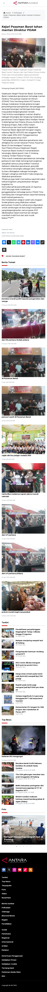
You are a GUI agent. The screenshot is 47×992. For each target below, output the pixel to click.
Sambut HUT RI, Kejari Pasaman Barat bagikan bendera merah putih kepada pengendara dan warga (23, 298)
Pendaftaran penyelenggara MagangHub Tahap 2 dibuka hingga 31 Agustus (28, 631)
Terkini (5, 622)
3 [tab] (23, 846)
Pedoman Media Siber (11, 972)
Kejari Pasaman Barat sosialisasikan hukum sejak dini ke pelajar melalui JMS (22, 454)
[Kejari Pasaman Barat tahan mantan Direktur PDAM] (23, 740)
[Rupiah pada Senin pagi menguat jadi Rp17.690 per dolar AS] (8, 688)
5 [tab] (30, 846)
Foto (4, 809)
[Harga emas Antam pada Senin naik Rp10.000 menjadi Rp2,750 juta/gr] (8, 677)
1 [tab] (17, 846)
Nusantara (6, 898)
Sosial (4, 930)
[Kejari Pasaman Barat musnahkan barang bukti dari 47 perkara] (23, 519)
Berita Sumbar (8, 904)
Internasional (7, 942)
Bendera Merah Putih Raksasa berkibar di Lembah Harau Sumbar (29, 765)
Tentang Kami (8, 968)
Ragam (5, 920)
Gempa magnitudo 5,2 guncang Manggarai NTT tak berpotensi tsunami (29, 698)
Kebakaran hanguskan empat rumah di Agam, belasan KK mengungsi (23, 755)
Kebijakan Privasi (9, 960)
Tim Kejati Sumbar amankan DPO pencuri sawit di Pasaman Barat (23, 377)
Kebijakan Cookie (9, 964)
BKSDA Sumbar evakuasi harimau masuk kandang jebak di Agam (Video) (30, 799)
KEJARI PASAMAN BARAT (15, 256)
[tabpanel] (23, 830)
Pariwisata (6, 934)
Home (8, 13)
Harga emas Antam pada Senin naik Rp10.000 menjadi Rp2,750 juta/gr (29, 676)
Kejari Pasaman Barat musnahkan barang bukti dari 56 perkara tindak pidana (23, 338)
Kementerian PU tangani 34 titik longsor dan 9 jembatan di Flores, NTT (30, 709)
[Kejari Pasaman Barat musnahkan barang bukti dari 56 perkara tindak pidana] (23, 323)
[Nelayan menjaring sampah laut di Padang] (8, 644)
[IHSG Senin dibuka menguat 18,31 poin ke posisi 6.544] (8, 666)
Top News (6, 720)
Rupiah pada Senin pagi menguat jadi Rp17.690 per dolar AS (30, 687)
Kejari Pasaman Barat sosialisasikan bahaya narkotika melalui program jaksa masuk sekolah (22, 494)
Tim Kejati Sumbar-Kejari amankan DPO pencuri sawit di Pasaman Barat (20, 415)
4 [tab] (27, 846)
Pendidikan (7, 924)
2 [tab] (20, 846)
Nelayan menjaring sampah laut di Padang (23, 838)
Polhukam (18, 13)
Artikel (5, 946)
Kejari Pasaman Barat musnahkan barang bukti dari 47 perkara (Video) (23, 572)
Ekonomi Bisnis (8, 916)
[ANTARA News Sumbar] (25, 3)
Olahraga (6, 912)
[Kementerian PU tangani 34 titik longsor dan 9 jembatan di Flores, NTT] (8, 710)
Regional (5, 938)
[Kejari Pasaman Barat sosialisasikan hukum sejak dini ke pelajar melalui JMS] (23, 439)
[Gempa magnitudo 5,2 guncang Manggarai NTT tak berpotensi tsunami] (8, 699)
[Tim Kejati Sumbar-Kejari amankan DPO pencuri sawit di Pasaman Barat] (23, 401)
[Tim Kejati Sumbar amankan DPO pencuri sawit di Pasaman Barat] (23, 362)
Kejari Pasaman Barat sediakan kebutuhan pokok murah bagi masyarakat (21, 610)
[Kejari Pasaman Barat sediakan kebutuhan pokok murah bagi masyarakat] (23, 596)
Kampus (5, 950)
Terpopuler (7, 886)
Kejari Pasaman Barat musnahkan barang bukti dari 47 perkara (23, 533)
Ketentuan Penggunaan (12, 956)
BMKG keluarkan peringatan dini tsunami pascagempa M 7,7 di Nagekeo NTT (30, 788)
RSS (3, 976)
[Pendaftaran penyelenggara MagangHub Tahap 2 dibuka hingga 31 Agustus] (8, 633)
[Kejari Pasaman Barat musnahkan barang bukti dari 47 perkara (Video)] (23, 557)
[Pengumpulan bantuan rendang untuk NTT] (8, 655)
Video (4, 894)
